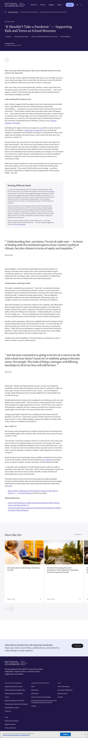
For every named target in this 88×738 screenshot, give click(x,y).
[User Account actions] (77, 5)
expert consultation (20, 224)
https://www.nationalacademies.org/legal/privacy (16, 735)
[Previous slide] (7, 609)
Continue (65, 734)
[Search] (81, 5)
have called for (47, 460)
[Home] (5, 12)
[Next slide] (11, 609)
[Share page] (7, 60)
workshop (51, 191)
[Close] (85, 734)
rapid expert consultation (34, 130)
